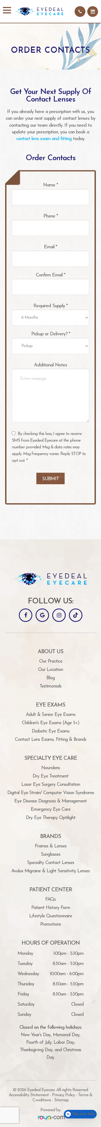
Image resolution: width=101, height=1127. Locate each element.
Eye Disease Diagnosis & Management (50, 801)
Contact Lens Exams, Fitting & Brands (50, 739)
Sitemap (61, 1100)
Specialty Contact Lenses (50, 863)
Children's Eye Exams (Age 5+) (50, 723)
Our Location (50, 669)
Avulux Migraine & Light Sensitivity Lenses (50, 871)
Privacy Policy (63, 1095)
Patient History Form (50, 908)
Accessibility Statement (29, 1095)
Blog (50, 678)
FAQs (50, 899)
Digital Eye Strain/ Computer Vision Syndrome (50, 793)
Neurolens (50, 768)
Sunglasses (50, 854)
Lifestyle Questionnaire (50, 916)
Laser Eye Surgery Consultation (50, 784)
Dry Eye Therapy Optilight (50, 818)
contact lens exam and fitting (44, 139)
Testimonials (50, 686)
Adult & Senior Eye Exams (50, 714)
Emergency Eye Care (50, 809)
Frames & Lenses (51, 846)
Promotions (50, 924)
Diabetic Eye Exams (50, 731)
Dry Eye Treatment (50, 776)
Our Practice (50, 661)
